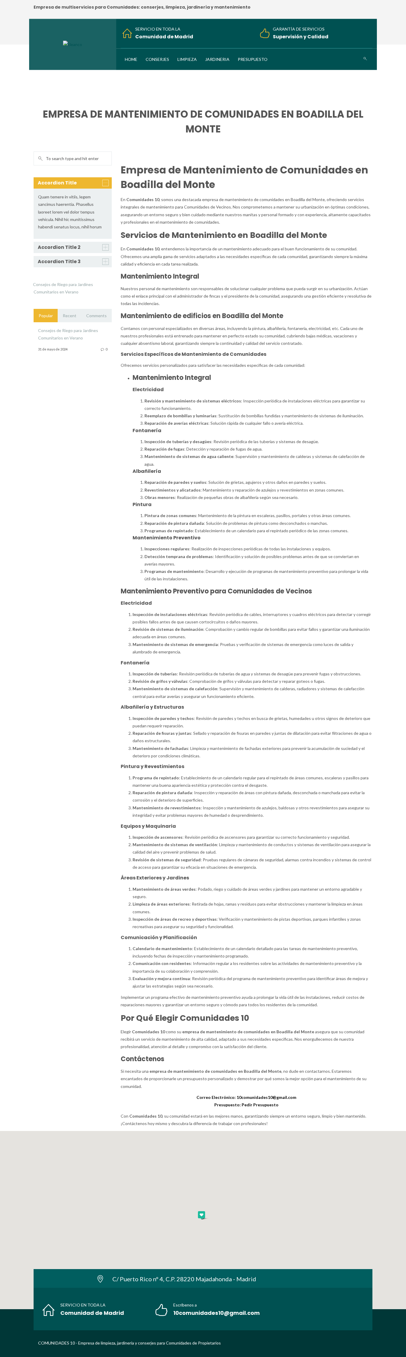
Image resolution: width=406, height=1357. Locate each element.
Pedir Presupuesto (260, 1104)
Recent (69, 315)
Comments (96, 315)
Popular (46, 315)
